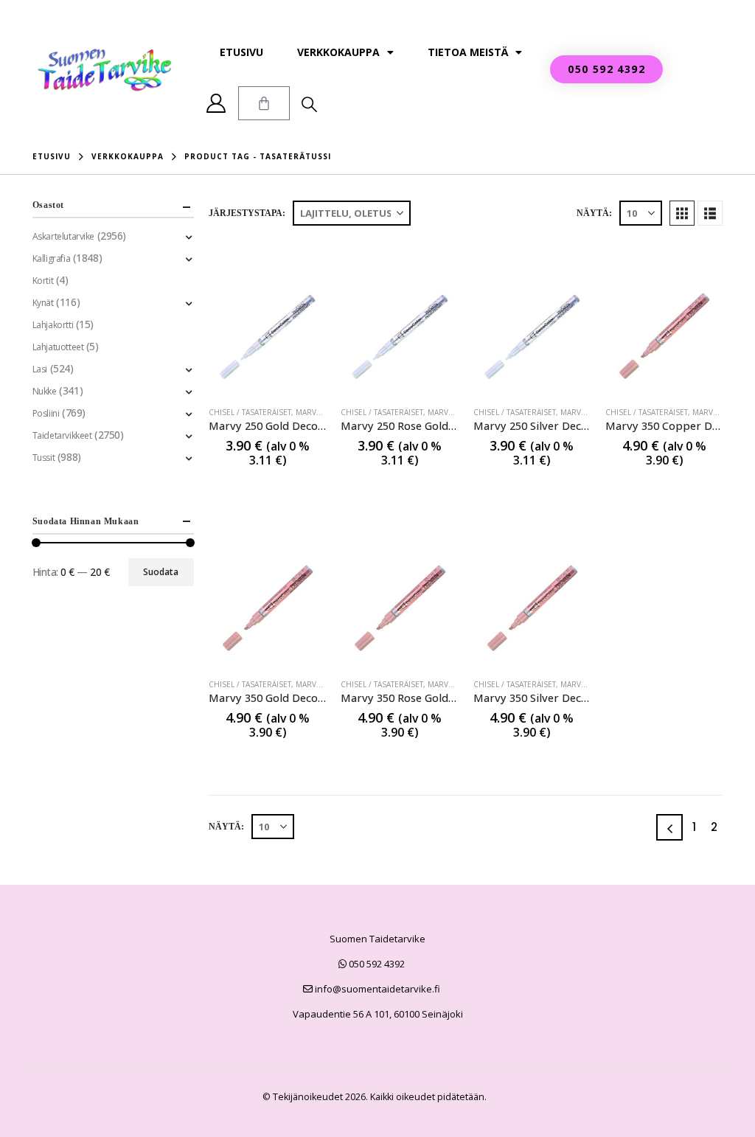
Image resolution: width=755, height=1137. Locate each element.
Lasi (39, 369)
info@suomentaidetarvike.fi (376, 988)
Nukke (44, 391)
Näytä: (594, 213)
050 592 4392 (376, 963)
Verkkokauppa (338, 52)
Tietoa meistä (468, 52)
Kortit (42, 280)
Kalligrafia (51, 258)
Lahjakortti (52, 325)
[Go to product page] (267, 335)
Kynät (43, 302)
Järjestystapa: (247, 213)
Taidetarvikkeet (62, 435)
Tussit (43, 457)
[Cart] (264, 103)
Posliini (46, 413)
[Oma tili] (216, 103)
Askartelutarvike (63, 236)
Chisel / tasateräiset (250, 412)
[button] (309, 104)
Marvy (308, 412)
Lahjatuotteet (58, 347)
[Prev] (669, 827)
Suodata (160, 572)
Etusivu (241, 52)
